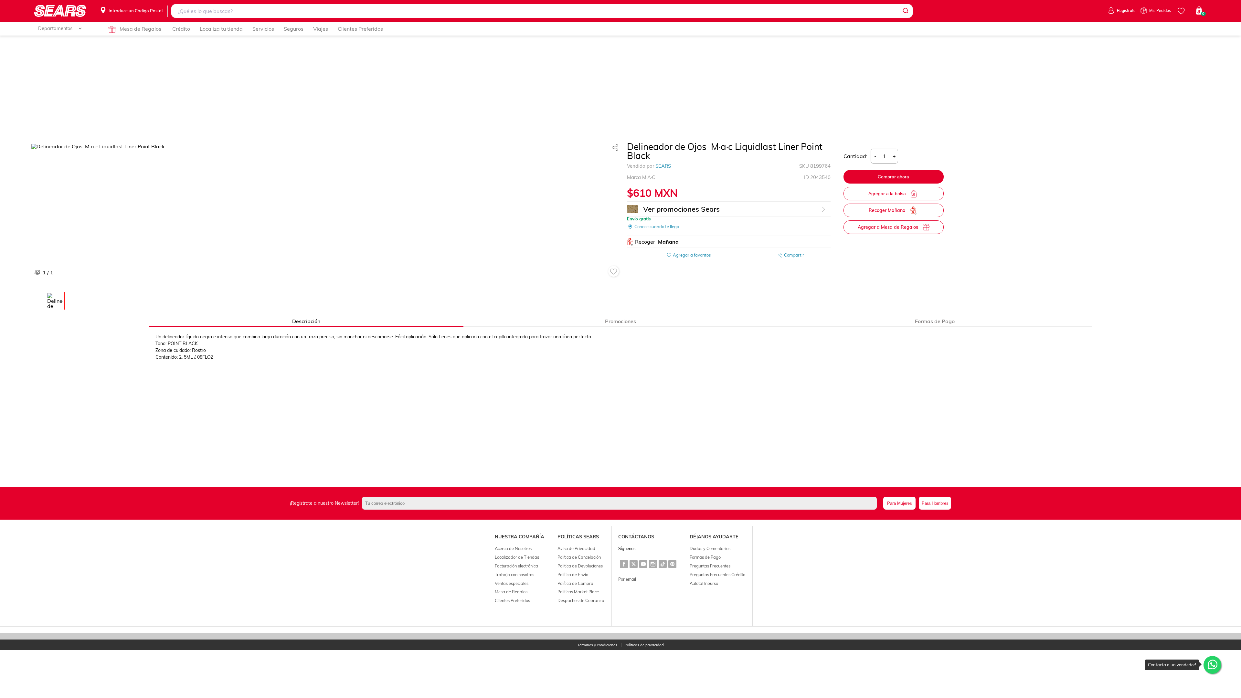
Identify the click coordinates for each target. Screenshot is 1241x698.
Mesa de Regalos (140, 29)
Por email (627, 579)
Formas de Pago (705, 557)
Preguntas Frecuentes (710, 565)
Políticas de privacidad (644, 645)
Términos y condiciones (597, 645)
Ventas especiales (511, 583)
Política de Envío (572, 574)
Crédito (181, 29)
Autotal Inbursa (704, 583)
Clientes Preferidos (360, 29)
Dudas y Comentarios (710, 548)
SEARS (663, 166)
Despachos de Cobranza (580, 600)
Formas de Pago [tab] (935, 321)
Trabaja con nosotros (514, 574)
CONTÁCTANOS (636, 537)
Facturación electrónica (516, 565)
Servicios (263, 29)
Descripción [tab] (306, 321)
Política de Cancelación (579, 557)
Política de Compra (575, 583)
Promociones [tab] (620, 321)
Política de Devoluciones (580, 565)
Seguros (293, 29)
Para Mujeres (899, 503)
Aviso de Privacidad (576, 548)
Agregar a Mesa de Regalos (888, 227)
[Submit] (905, 11)
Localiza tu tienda (221, 29)
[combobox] (542, 11)
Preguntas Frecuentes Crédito (717, 574)
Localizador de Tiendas (517, 557)
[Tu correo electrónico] (621, 503)
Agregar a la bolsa (887, 193)
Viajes (320, 29)
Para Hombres (935, 503)
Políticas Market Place (578, 591)
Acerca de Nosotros (513, 548)
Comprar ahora (893, 176)
